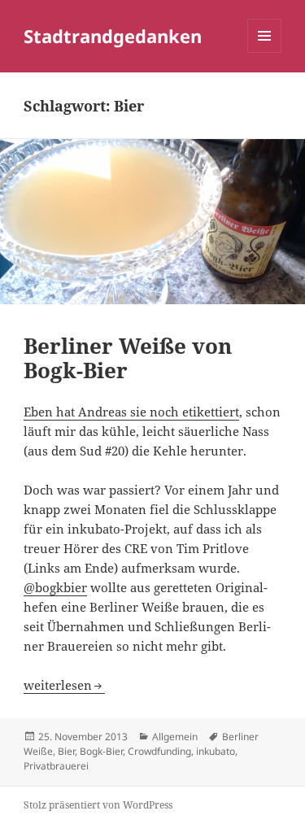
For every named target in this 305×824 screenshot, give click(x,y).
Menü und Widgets (264, 52)
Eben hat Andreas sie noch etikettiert (131, 411)
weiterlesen (64, 685)
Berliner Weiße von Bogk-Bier (128, 358)
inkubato (215, 751)
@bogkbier (55, 587)
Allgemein (175, 736)
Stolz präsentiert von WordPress (98, 805)
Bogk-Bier (101, 751)
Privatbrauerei (56, 766)
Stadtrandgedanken (113, 36)
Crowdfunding (159, 751)
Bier (66, 751)
